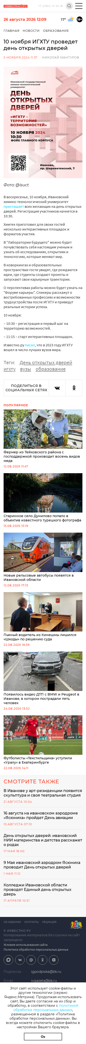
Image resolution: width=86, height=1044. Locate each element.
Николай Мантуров (60, 57)
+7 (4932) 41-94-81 (50, 6)
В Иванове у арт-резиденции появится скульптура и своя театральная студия (43, 793)
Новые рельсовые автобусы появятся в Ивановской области (39, 577)
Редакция (49, 922)
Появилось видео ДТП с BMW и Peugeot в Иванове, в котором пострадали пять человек (41, 698)
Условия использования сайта (26, 944)
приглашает (14, 206)
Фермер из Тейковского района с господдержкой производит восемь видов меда (42, 456)
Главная (12, 30)
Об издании (12, 922)
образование (51, 368)
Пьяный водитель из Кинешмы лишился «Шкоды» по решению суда (40, 637)
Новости (31, 30)
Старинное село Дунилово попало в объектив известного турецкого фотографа (42, 518)
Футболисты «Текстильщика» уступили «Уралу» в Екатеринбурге (38, 760)
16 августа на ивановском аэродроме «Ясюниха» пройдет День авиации (41, 815)
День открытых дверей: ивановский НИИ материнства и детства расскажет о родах (43, 840)
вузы (25, 368)
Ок (43, 1037)
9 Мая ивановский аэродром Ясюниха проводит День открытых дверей (42, 864)
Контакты (31, 922)
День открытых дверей (46, 362)
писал (30, 345)
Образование (56, 30)
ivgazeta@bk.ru (44, 981)
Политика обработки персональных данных (36, 949)
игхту (10, 368)
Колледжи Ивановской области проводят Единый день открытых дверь (37, 889)
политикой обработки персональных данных (46, 1007)
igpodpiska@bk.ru (46, 971)
